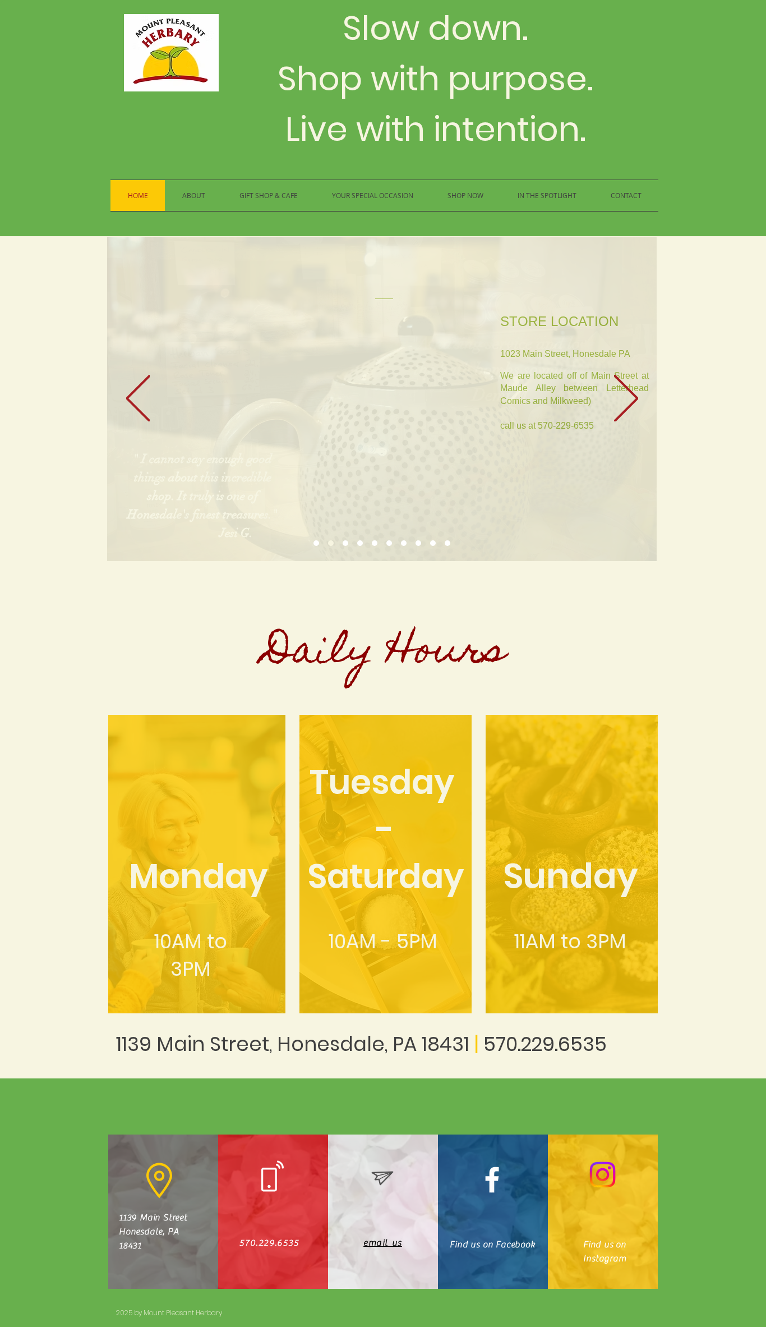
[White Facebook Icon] (492, 1180)
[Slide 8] (418, 543)
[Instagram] (602, 1175)
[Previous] (138, 399)
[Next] (626, 399)
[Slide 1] (316, 543)
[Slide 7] (404, 543)
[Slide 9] (433, 543)
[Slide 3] (345, 543)
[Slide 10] (447, 543)
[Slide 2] (331, 543)
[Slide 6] (389, 543)
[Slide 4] (360, 543)
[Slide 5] (374, 543)
